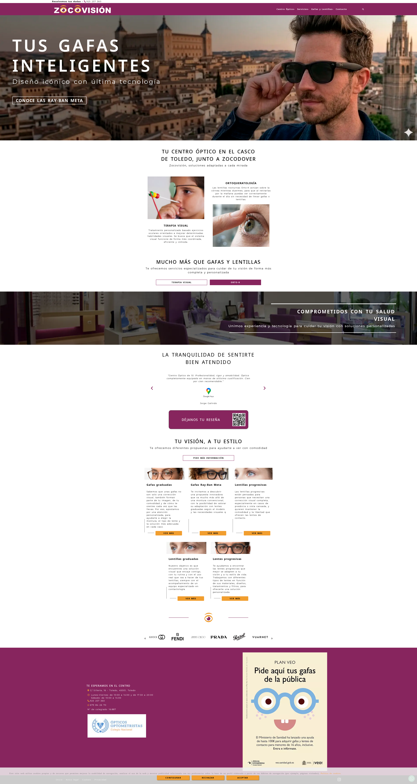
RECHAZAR (208, 777)
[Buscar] (363, 9)
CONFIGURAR (173, 777)
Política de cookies (331, 773)
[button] (181, 282)
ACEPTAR (242, 777)
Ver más (168, 533)
